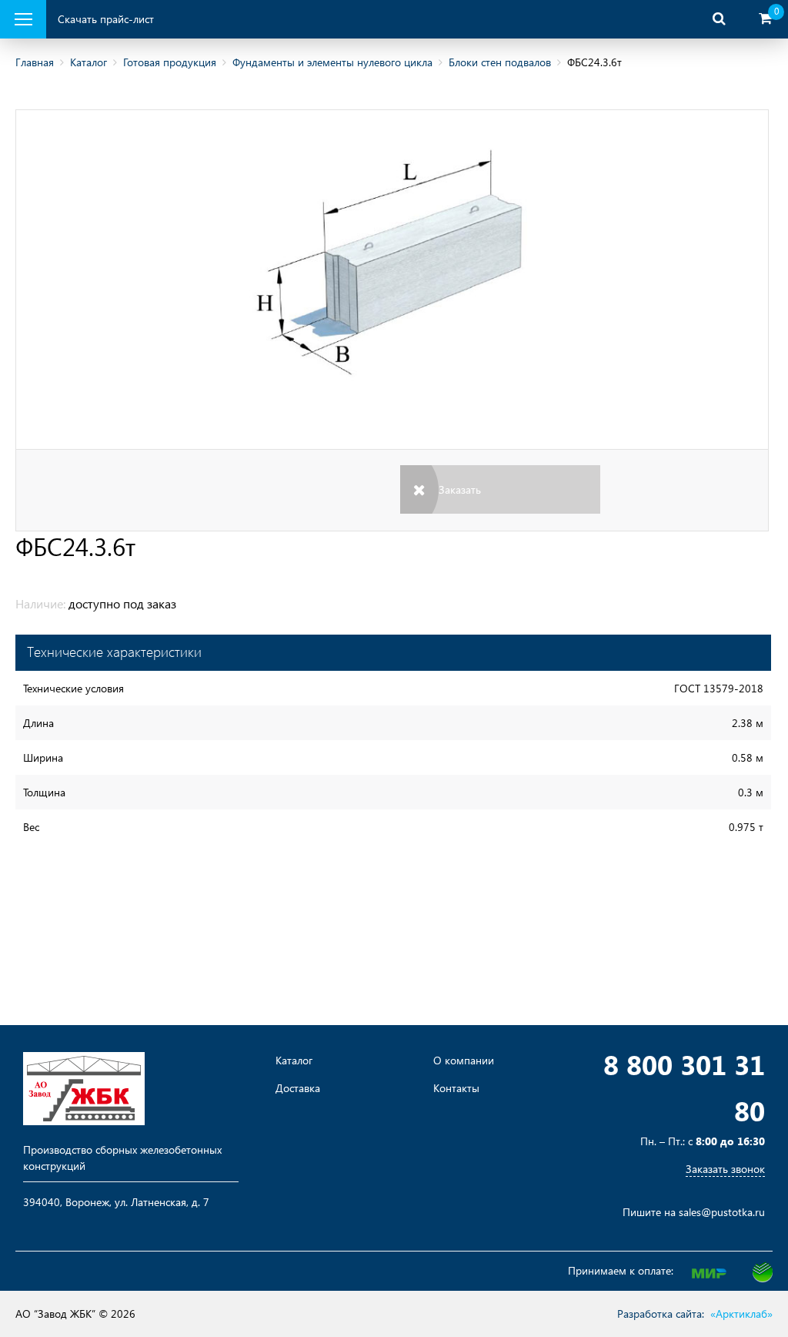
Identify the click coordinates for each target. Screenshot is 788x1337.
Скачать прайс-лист (106, 19)
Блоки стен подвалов (500, 62)
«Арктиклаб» (741, 1313)
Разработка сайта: (660, 1313)
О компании (463, 1060)
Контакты (456, 1088)
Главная (34, 62)
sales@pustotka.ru (722, 1212)
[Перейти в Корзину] (765, 19)
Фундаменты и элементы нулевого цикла (332, 62)
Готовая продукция (169, 62)
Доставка (297, 1088)
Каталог (88, 62)
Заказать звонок (725, 1168)
